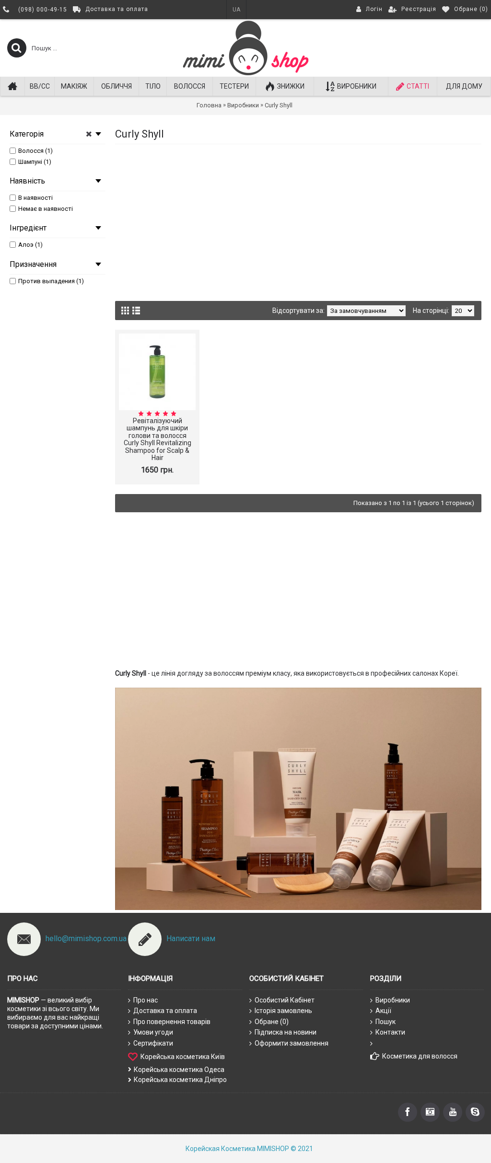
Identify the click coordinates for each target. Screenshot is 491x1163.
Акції (383, 1010)
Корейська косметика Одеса (179, 1069)
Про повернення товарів (171, 1021)
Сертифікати (153, 1043)
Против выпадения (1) (51, 281)
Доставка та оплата (165, 1010)
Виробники (392, 1000)
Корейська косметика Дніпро (180, 1079)
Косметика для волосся (419, 1056)
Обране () (272, 1021)
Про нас (145, 1000)
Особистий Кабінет (285, 1000)
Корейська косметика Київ (182, 1056)
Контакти (390, 1032)
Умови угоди (153, 1032)
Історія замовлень (283, 1010)
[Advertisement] (298, 221)
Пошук (385, 1021)
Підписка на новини (285, 1032)
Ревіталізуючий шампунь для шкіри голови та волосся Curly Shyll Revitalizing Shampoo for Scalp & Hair (157, 439)
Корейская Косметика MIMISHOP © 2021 (249, 1148)
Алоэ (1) (30, 244)
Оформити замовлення (291, 1043)
